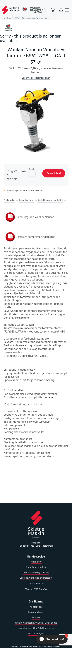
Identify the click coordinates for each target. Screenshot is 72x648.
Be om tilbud (54, 173)
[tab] (9, 201)
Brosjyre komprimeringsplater (36, 236)
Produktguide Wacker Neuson (35, 217)
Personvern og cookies (36, 572)
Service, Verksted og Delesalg (36, 577)
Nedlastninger (36, 633)
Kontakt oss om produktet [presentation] (50, 200)
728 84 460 (40, 589)
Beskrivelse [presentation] (9, 200)
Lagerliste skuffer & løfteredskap (36, 628)
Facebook (24, 545)
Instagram (48, 545)
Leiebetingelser (36, 583)
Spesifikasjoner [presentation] (26, 200)
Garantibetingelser (36, 567)
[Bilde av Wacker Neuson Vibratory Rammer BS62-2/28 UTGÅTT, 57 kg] (36, 121)
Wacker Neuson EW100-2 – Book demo (36, 622)
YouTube (35, 545)
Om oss (36, 617)
